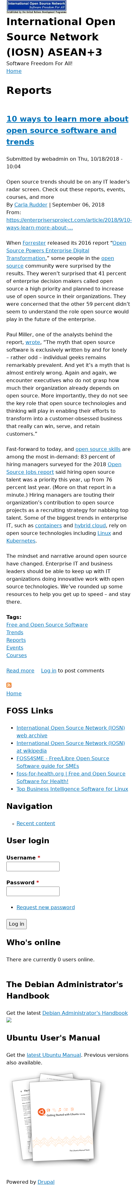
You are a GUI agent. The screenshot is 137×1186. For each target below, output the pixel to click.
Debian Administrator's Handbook (85, 1013)
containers (48, 526)
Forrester (34, 243)
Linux (104, 533)
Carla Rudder (30, 205)
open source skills (98, 449)
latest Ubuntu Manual (54, 1055)
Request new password (46, 907)
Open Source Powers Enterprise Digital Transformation (66, 250)
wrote (32, 342)
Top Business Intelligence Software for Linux (72, 789)
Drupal (46, 1182)
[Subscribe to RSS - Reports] (8, 686)
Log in (48, 671)
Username (23, 858)
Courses (16, 655)
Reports (16, 640)
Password (22, 883)
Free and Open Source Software (47, 625)
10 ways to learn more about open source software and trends (67, 130)
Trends (14, 632)
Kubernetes (20, 541)
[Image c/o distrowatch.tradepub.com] (57, 1167)
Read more (20, 671)
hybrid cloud (90, 526)
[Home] (36, 7)
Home (14, 71)
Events (14, 648)
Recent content (36, 823)
